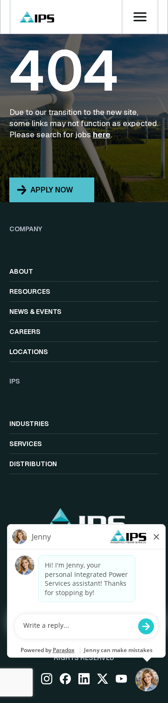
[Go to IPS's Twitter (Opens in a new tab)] (102, 678)
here (102, 134)
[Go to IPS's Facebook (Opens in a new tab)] (65, 678)
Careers (25, 331)
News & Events (35, 311)
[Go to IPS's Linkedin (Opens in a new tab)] (84, 678)
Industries (29, 423)
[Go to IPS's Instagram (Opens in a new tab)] (46, 678)
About (21, 271)
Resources (29, 291)
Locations (28, 352)
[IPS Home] (36, 17)
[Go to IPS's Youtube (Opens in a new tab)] (121, 678)
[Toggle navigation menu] (140, 16)
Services (25, 444)
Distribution (33, 464)
